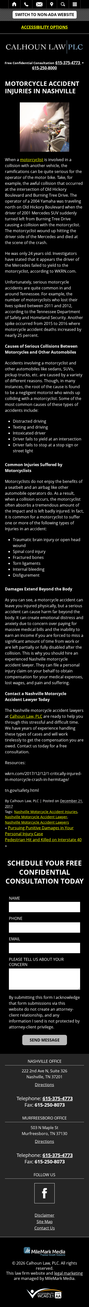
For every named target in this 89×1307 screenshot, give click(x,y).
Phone (15, 918)
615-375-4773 (68, 62)
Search (63, 4)
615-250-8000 (44, 68)
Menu (74, 4)
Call (26, 4)
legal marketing (68, 1273)
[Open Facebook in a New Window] (44, 1193)
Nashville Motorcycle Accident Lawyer (36, 817)
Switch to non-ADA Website (44, 14)
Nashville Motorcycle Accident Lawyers (37, 822)
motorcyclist (31, 159)
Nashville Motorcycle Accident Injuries (45, 811)
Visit (51, 4)
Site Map (45, 1221)
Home (14, 4)
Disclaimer (44, 1215)
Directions (44, 1084)
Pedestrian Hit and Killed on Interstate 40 (43, 839)
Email (39, 4)
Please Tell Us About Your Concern (36, 962)
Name (14, 898)
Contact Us (44, 1228)
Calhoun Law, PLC (26, 716)
